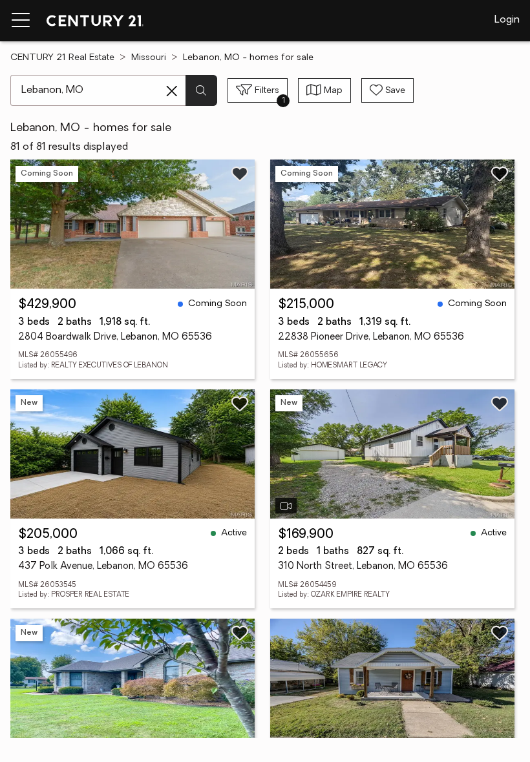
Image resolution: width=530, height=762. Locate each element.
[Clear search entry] (172, 91)
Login (507, 20)
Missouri (148, 58)
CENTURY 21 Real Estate (62, 58)
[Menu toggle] (20, 20)
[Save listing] (240, 173)
